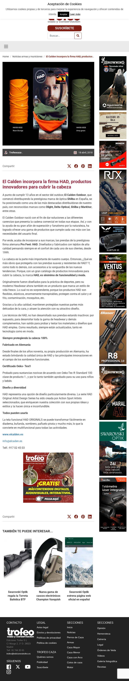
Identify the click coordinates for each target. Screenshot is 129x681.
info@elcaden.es (12, 441)
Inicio (70, 627)
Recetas (101, 666)
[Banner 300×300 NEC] (48, 478)
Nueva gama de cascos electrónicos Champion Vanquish (48, 595)
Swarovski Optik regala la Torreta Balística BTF (18, 595)
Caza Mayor (73, 647)
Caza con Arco (74, 657)
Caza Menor (73, 652)
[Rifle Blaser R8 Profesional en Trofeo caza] (112, 336)
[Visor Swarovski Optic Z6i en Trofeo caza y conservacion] (112, 448)
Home (6, 56)
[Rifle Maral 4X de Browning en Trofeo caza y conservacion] (112, 392)
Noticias (71, 632)
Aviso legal (42, 627)
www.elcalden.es (13, 434)
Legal (100, 644)
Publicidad (42, 662)
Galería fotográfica (107, 661)
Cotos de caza (74, 662)
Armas (70, 642)
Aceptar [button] (63, 14)
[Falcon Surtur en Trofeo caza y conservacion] (112, 238)
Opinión (101, 628)
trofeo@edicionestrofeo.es (19, 654)
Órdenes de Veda (106, 650)
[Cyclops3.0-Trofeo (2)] (112, 504)
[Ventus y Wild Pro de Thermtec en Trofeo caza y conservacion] (112, 281)
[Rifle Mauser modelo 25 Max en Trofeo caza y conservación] (112, 125)
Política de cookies (47, 643)
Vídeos (101, 655)
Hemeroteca (103, 633)
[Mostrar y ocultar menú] (6, 46)
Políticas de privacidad (49, 637)
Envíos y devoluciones (48, 632)
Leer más (75, 14)
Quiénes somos (45, 657)
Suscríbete (64, 28)
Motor (70, 667)
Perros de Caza (75, 637)
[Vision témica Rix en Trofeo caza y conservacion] (112, 196)
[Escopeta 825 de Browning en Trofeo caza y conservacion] (112, 83)
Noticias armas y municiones (27, 56)
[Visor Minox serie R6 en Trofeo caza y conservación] (112, 154)
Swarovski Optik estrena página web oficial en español (79, 595)
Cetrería (101, 639)
